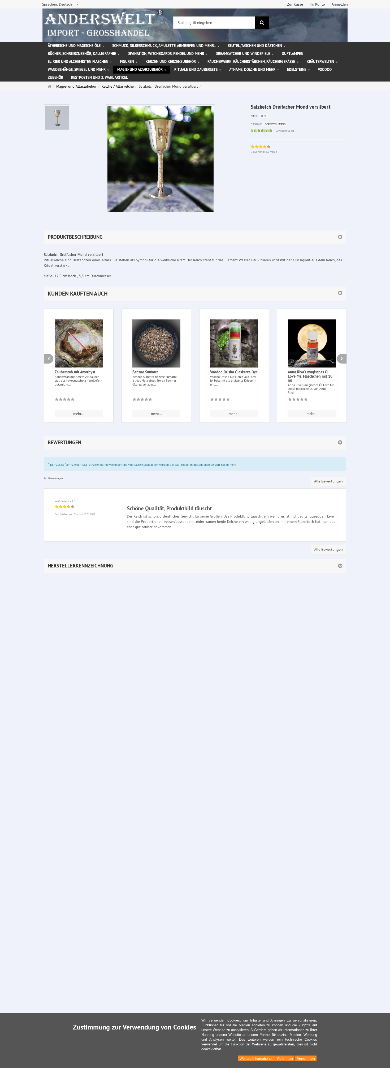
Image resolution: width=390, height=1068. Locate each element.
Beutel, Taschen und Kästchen (255, 45)
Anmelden (340, 4)
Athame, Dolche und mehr (252, 69)
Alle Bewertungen (328, 481)
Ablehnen (285, 1058)
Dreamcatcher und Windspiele (243, 53)
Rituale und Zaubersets (196, 69)
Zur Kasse (295, 4)
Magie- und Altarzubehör (140, 69)
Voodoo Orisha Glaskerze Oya (234, 372)
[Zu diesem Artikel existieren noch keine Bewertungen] (65, 400)
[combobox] (61, 4)
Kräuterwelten (321, 61)
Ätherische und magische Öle (75, 45)
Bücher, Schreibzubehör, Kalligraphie (82, 53)
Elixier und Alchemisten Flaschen (78, 61)
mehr (233, 465)
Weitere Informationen (256, 1059)
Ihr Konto (317, 4)
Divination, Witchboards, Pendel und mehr (166, 53)
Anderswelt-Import (275, 123)
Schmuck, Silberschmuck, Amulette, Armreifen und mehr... (164, 45)
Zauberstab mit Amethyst (75, 372)
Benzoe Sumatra (145, 372)
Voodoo (325, 69)
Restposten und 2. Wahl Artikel (99, 77)
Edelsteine (297, 69)
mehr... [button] (78, 413)
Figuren (127, 61)
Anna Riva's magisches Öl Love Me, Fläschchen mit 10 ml (310, 376)
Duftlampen (292, 53)
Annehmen (306, 1058)
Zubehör (55, 77)
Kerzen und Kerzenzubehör (171, 61)
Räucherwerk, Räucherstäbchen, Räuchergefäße (251, 61)
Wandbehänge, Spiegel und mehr (77, 69)
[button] (195, 294)
